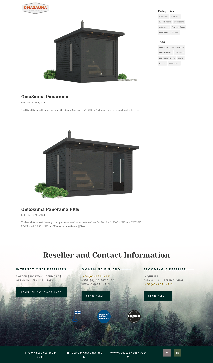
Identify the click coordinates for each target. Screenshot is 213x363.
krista (27, 102)
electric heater (165, 52)
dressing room (178, 47)
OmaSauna (163, 32)
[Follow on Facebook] (167, 353)
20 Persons (179, 22)
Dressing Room (178, 27)
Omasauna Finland (114, 8)
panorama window (167, 58)
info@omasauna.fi (96, 276)
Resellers (182, 8)
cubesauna (163, 47)
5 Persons (175, 16)
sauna (180, 58)
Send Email (95, 296)
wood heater (174, 63)
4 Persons (163, 16)
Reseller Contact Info (41, 292)
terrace (162, 63)
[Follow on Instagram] (177, 353)
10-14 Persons (165, 22)
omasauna (179, 52)
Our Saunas (147, 8)
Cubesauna (164, 27)
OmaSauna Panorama (44, 96)
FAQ (165, 8)
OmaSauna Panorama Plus (50, 209)
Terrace (175, 32)
